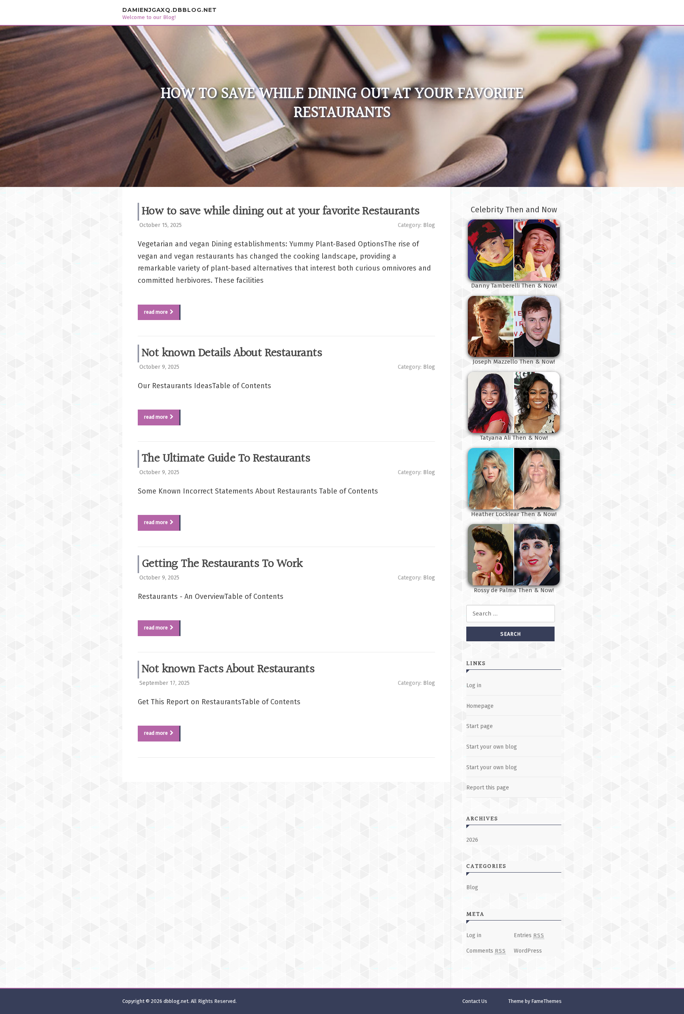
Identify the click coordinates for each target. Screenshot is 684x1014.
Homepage (480, 706)
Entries (529, 935)
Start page (479, 726)
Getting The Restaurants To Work (222, 564)
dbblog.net (175, 1001)
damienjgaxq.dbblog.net (169, 9)
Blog (429, 225)
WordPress (528, 950)
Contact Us (474, 1001)
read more (156, 312)
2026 (472, 840)
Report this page (487, 787)
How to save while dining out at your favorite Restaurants (281, 211)
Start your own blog (491, 746)
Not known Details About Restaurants (232, 353)
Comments (486, 950)
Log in (473, 685)
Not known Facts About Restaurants (228, 669)
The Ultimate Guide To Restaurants (226, 458)
